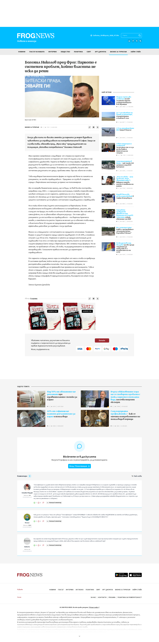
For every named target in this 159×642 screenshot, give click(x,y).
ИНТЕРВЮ (69, 589)
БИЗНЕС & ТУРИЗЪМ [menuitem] (118, 52)
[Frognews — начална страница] (29, 575)
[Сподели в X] (97, 127)
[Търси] (139, 35)
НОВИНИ (52, 589)
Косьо (27, 523)
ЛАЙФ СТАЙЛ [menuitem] (136, 52)
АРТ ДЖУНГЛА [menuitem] (100, 52)
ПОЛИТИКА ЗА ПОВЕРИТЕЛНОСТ (130, 597)
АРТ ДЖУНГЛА (107, 589)
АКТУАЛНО (80, 589)
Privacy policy (94, 607)
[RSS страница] (140, 40)
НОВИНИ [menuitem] (21, 52)
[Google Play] (121, 575)
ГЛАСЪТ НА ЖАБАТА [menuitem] (36, 52)
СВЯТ (98, 589)
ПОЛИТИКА (90, 589)
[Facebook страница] (133, 40)
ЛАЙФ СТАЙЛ (137, 589)
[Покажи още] (79, 636)
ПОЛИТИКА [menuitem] (78, 52)
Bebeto (27, 547)
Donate (102, 340)
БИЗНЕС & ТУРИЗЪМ (32, 127)
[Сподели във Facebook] (93, 127)
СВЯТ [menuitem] (89, 52)
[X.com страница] (136, 40)
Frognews (33, 298)
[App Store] (135, 575)
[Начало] (129, 40)
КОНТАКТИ (102, 597)
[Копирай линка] (89, 127)
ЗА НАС (93, 597)
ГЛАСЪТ (61, 589)
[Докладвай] (43, 502)
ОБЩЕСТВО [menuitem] (65, 52)
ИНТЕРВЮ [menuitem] (52, 52)
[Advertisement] (79, 13)
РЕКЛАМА (112, 597)
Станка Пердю (27, 493)
